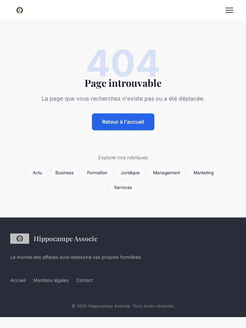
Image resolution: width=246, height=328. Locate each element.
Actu (37, 172)
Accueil (18, 280)
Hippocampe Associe (65, 238)
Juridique (130, 172)
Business (64, 172)
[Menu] (229, 10)
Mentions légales (51, 280)
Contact (84, 280)
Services (123, 187)
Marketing (203, 172)
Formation (97, 172)
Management (166, 172)
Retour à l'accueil (123, 122)
